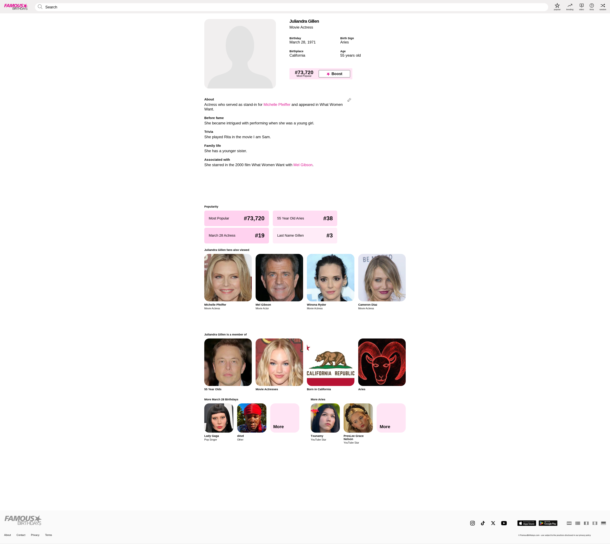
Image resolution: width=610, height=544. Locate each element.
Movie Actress (301, 27)
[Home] (153, 520)
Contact (21, 535)
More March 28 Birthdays (221, 399)
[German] (603, 523)
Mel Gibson (302, 165)
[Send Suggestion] (349, 100)
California (297, 55)
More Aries (318, 399)
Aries (344, 42)
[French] (586, 523)
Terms (48, 535)
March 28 (297, 42)
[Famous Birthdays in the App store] (526, 523)
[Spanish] (569, 523)
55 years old (350, 55)
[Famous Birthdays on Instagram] (472, 523)
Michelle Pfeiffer (277, 104)
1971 (311, 42)
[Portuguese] (577, 523)
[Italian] (595, 523)
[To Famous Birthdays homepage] (16, 6)
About (7, 535)
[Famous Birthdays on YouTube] (504, 523)
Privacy (35, 535)
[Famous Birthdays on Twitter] (493, 523)
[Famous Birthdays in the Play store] (548, 523)
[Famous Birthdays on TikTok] (483, 523)
